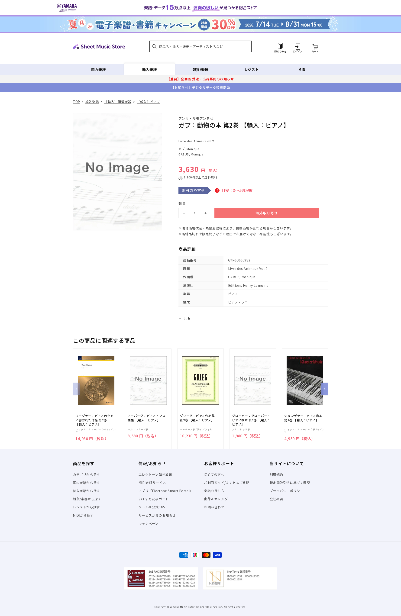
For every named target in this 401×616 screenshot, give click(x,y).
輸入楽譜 (149, 69)
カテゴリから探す (86, 474)
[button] (200, 46)
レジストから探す (86, 507)
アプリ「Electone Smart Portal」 (166, 490)
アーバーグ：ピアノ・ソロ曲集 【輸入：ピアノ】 (146, 418)
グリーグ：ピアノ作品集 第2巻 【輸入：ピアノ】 (197, 418)
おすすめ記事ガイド (154, 499)
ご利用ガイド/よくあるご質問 (226, 482)
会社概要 (276, 499)
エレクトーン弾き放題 (155, 474)
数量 (182, 203)
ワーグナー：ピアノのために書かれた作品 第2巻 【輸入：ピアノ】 (94, 420)
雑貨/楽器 (201, 69)
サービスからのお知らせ (157, 515)
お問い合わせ (214, 507)
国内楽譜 (98, 69)
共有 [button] (187, 318)
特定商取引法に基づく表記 (290, 482)
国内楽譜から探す (86, 482)
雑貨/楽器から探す (87, 499)
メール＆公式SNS (152, 507)
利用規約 (276, 474)
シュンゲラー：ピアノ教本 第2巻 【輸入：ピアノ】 (303, 418)
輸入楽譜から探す (86, 490)
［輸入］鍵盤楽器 (117, 101)
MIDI (302, 69)
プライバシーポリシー (287, 490)
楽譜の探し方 (214, 490)
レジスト (251, 69)
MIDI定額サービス (152, 482)
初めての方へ (214, 474)
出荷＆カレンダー (217, 499)
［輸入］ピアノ (148, 101)
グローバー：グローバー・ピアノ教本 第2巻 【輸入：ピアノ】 (251, 420)
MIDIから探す (83, 515)
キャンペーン (149, 523)
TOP (76, 101)
